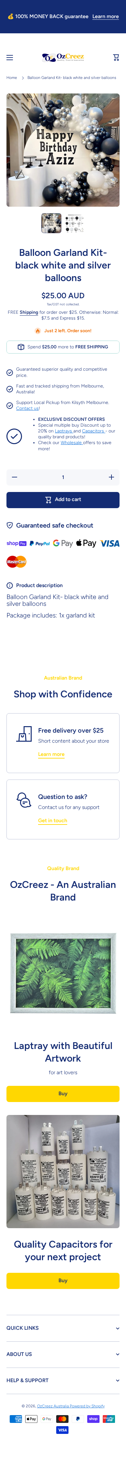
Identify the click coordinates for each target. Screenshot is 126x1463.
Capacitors (93, 431)
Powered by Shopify (87, 1406)
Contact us (27, 408)
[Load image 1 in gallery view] (51, 223)
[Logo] (63, 57)
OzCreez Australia (53, 1406)
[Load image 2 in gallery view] (75, 223)
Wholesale (72, 442)
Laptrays (64, 431)
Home (11, 77)
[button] (116, 57)
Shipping (29, 312)
